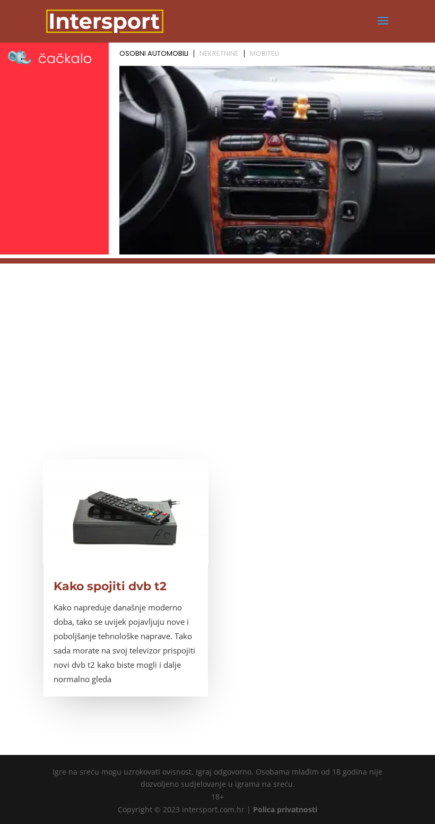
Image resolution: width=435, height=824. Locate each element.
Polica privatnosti (285, 809)
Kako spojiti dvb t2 (110, 586)
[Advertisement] (217, 338)
